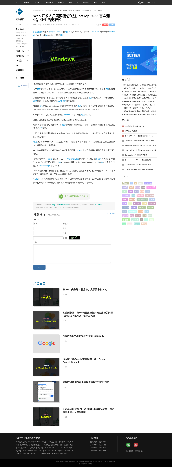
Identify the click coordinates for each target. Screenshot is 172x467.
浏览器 (36, 32)
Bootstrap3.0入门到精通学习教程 (136, 155)
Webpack (24, 44)
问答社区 (86, 3)
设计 (150, 216)
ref (60, 162)
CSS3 (141, 212)
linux (124, 212)
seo (143, 187)
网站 (41, 106)
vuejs (140, 183)
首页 (17, 3)
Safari (98, 159)
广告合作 (93, 445)
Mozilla (59, 32)
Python (136, 224)
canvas (133, 207)
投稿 (103, 3)
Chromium (94, 32)
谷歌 (40, 128)
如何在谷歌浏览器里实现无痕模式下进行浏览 (86, 382)
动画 (144, 203)
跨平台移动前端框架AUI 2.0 (134, 126)
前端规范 (60, 3)
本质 (36, 179)
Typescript (19, 38)
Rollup (18, 44)
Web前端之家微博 (136, 445)
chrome (42, 166)
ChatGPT (126, 195)
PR (98, 162)
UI (77, 3)
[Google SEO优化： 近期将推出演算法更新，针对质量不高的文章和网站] (46, 416)
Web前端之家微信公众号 (128, 445)
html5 (125, 187)
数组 (132, 216)
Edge (76, 159)
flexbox (67, 115)
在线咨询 (93, 448)
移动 (39, 89)
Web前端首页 (38, 10)
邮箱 (64, 228)
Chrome (70, 159)
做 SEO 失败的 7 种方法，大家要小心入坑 (85, 289)
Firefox (112, 25)
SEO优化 (142, 207)
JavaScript (150, 195)
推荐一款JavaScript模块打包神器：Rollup (139, 136)
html (147, 191)
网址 (64, 233)
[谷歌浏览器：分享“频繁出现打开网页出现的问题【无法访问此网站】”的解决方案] (46, 320)
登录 (148, 3)
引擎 (41, 32)
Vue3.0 (23, 35)
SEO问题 (137, 203)
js (135, 183)
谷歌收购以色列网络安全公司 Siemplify (83, 336)
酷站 (70, 3)
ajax (17, 46)
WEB (60, 101)
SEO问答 (151, 203)
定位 (83, 115)
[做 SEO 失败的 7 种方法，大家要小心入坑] (46, 297)
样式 (90, 98)
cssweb (150, 207)
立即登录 (93, 450)
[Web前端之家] (19, 12)
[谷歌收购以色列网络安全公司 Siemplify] (46, 343)
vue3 (130, 191)
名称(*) (65, 224)
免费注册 (102, 450)
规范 (64, 125)
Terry (53, 205)
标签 (95, 3)
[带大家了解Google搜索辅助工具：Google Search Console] (46, 367)
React (18, 35)
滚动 (107, 89)
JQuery (125, 183)
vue (133, 195)
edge (48, 166)
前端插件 (27, 3)
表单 (35, 101)
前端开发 (135, 220)
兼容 (64, 101)
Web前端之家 (64, 205)
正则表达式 (19, 41)
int (46, 35)
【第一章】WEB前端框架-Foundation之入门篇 (140, 150)
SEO (18, 65)
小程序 (151, 199)
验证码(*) (66, 238)
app (124, 224)
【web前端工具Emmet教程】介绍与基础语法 (140, 141)
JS (131, 183)
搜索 (142, 3)
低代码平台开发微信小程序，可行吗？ (137, 108)
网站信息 (102, 442)
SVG (124, 191)
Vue (144, 216)
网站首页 (20, 19)
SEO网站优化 (142, 199)
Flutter (22, 46)
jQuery (18, 33)
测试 (62, 35)
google (52, 32)
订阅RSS (102, 448)
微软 (35, 142)
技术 (79, 106)
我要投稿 (24, 85)
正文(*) (35, 242)
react (125, 203)
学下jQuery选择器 (131, 131)
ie (102, 162)
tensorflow (132, 212)
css (130, 203)
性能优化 (38, 3)
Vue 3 (125, 199)
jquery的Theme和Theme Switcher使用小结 (139, 169)
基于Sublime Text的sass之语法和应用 (138, 160)
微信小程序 (151, 187)
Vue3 (131, 187)
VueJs (23, 33)
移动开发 (49, 3)
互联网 (48, 10)
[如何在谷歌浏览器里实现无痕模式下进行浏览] (46, 391)
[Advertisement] (139, 28)
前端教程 (140, 195)
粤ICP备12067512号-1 (86, 464)
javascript (148, 183)
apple (67, 32)
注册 (153, 3)
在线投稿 (102, 445)
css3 (142, 191)
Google (105, 25)
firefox (79, 150)
